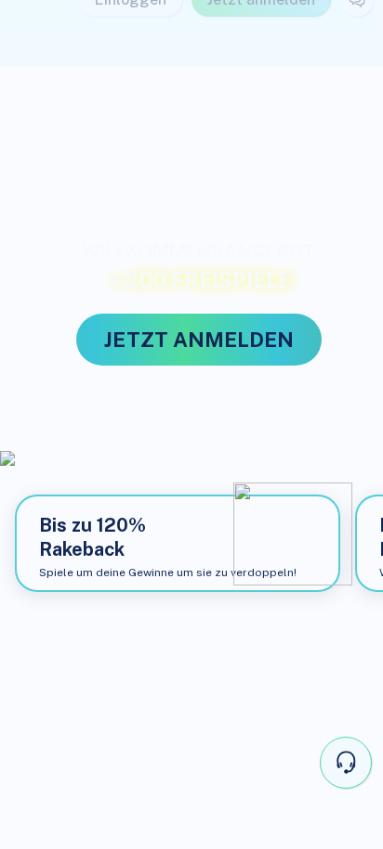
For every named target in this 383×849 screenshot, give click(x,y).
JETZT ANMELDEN (199, 340)
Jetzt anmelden (261, 33)
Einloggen (130, 33)
